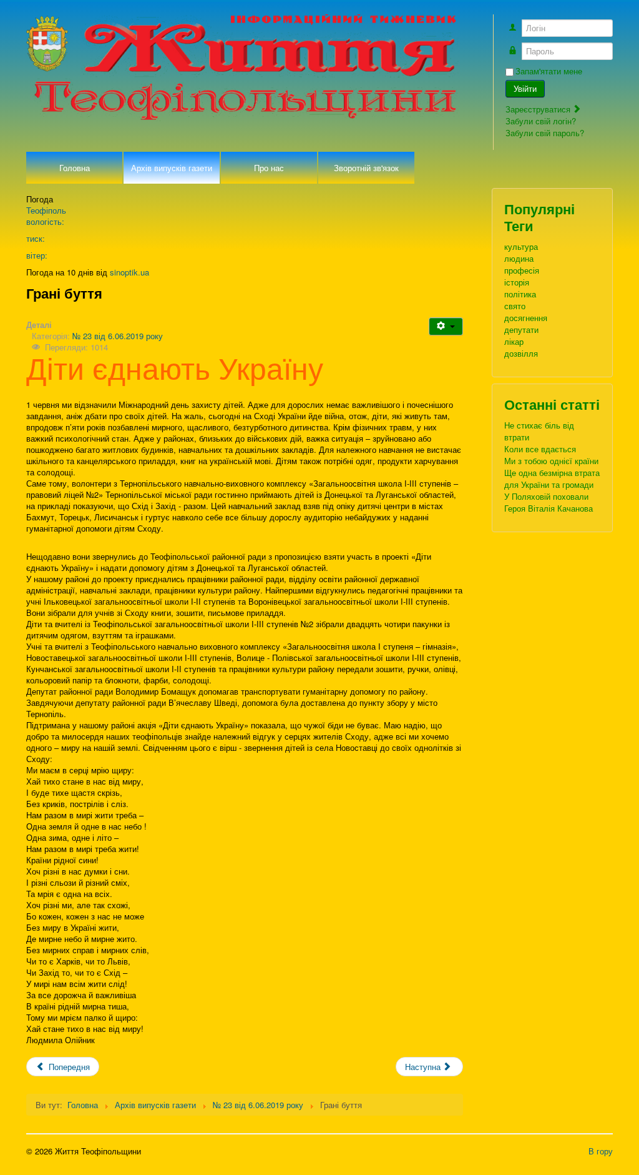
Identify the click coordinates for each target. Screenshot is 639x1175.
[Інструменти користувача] (446, 326)
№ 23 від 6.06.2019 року (117, 336)
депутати (521, 329)
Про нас (269, 168)
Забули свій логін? (540, 121)
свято (514, 306)
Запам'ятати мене (548, 71)
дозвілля (521, 353)
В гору (600, 1151)
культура (521, 246)
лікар (514, 341)
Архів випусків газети (171, 168)
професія (521, 270)
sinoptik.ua (129, 272)
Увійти (525, 88)
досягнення (525, 318)
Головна (74, 168)
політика (520, 294)
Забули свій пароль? (544, 133)
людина (519, 258)
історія (516, 282)
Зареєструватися (539, 109)
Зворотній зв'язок (366, 168)
